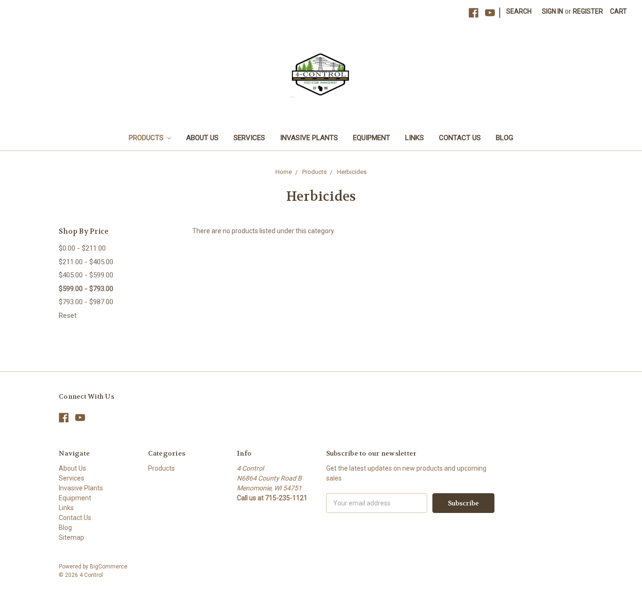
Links (414, 138)
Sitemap (71, 537)
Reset (68, 315)
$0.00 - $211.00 (82, 248)
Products (147, 138)
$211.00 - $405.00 (86, 262)
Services (249, 138)
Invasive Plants (309, 138)
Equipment (371, 138)
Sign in (552, 11)
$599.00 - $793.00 (86, 288)
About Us (202, 138)
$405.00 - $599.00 (86, 275)
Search (519, 11)
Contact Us (460, 138)
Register (588, 11)
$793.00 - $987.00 (86, 302)
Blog (504, 138)
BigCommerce (108, 566)
